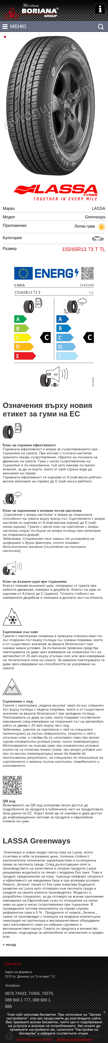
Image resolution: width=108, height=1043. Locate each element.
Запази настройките (74, 1039)
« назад (9, 944)
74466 (34, 993)
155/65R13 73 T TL (83, 249)
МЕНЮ (18, 26)
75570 (47, 993)
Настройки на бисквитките (34, 1039)
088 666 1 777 (18, 1000)
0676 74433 (15, 993)
